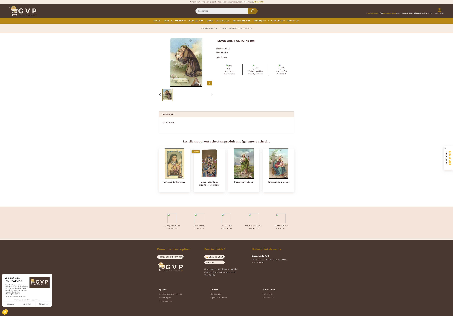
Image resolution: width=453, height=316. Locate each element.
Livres (210, 21)
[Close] (445, 148)
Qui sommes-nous (165, 301)
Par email (210, 262)
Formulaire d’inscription (171, 256)
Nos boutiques (216, 294)
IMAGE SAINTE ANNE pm (278, 182)
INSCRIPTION (259, 2)
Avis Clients (446, 158)
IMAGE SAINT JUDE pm (244, 182)
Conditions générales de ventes (170, 294)
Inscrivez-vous (372, 13)
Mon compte (267, 294)
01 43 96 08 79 (216, 256)
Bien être (168, 21)
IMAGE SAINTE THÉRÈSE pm (174, 182)
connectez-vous (389, 13)
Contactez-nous (268, 298)
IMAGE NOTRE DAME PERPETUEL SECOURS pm (209, 183)
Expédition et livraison (219, 298)
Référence (166, 127)
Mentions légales (165, 298)
